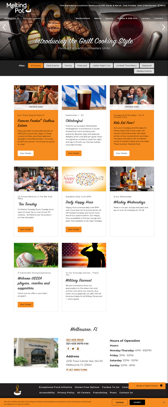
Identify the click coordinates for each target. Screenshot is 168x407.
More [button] (162, 5)
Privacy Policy (66, 392)
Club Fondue (129, 5)
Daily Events (52, 65)
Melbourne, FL (11, 18)
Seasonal (147, 65)
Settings (120, 402)
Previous (4, 27)
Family (68, 65)
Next (163, 27)
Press (113, 392)
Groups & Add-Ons (127, 18)
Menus (97, 18)
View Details (25, 153)
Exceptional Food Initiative (55, 387)
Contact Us (126, 392)
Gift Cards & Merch (111, 5)
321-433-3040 (75, 339)
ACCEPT (137, 402)
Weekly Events (144, 71)
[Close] (164, 402)
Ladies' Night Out (101, 65)
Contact (158, 18)
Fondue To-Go (110, 387)
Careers (146, 18)
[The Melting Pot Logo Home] (19, 7)
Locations (82, 5)
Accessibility (47, 392)
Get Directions (77, 369)
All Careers (84, 392)
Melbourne (94, 6)
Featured (82, 65)
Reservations (83, 18)
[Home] (17, 393)
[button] (147, 385)
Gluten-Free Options (87, 387)
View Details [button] (75, 153)
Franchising (100, 392)
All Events (36, 65)
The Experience (68, 5)
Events (109, 18)
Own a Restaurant (147, 5)
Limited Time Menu (126, 65)
